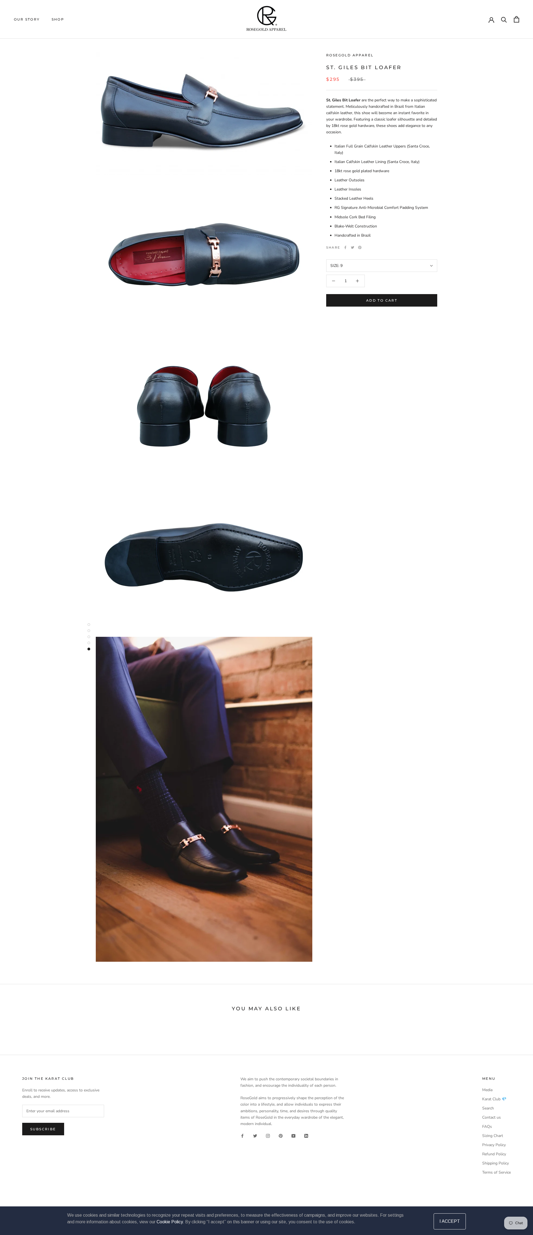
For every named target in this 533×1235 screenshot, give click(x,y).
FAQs (487, 1126)
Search (488, 1108)
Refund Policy (494, 1154)
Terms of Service (496, 1172)
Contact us (491, 1117)
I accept (449, 1221)
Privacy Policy (494, 1145)
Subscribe (43, 1129)
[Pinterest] (359, 247)
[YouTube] (293, 1136)
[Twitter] (352, 247)
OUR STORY (27, 19)
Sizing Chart (492, 1135)
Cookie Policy (170, 1221)
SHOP (58, 19)
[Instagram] (268, 1136)
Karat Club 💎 (494, 1099)
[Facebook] (345, 247)
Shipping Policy (495, 1163)
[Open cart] (516, 19)
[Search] (504, 19)
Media (487, 1090)
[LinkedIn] (306, 1136)
